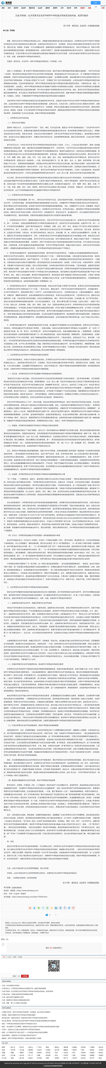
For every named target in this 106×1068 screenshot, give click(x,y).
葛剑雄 (83, 1055)
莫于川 (66, 1058)
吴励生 (30, 1058)
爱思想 (7, 3)
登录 (51, 948)
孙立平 (92, 1058)
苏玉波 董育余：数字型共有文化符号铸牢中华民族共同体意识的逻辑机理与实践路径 (29, 1021)
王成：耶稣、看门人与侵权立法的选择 (14, 1003)
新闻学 (48, 8)
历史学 (69, 8)
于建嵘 (92, 1047)
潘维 (47, 1058)
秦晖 (3, 1047)
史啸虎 (92, 1053)
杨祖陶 (30, 1050)
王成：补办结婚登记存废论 (10, 985)
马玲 (56, 1053)
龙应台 (30, 1047)
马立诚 (22, 1050)
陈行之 (13, 1047)
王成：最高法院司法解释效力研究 (13, 997)
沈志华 (39, 1050)
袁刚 (12, 1058)
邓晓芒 (22, 1053)
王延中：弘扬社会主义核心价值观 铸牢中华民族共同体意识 (21, 1029)
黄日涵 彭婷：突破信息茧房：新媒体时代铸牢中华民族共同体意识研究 (24, 1018)
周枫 (38, 1055)
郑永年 (22, 1047)
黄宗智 (83, 1047)
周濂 (3, 1053)
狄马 (73, 1053)
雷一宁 (30, 1055)
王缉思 (30, 1053)
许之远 (4, 1058)
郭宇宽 (13, 1050)
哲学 (75, 8)
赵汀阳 (57, 1050)
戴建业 (66, 1050)
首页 (3, 8)
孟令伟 (22, 1055)
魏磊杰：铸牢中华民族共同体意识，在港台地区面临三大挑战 (21, 1038)
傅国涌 (66, 1047)
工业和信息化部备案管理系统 (53, 1066)
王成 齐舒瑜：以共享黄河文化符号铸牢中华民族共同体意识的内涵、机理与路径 (27, 991)
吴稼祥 (101, 1055)
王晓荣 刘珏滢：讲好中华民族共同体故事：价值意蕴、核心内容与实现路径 (26, 1012)
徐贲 (3, 1050)
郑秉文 (57, 1058)
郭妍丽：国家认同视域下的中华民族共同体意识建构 (18, 1015)
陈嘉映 (74, 1047)
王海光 (101, 1050)
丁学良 (39, 1047)
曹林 (47, 1047)
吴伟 (56, 1055)
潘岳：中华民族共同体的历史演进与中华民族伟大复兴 (19, 1024)
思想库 (82, 8)
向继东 (48, 1050)
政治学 (23, 8)
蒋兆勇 (48, 1055)
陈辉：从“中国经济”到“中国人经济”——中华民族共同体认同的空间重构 (25, 1032)
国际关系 (32, 8)
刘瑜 (73, 1055)
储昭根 (92, 1055)
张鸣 (82, 1050)
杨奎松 (92, 1050)
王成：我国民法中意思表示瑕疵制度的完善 (16, 1000)
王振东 (66, 1053)
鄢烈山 (57, 1047)
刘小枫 (13, 1055)
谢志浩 (83, 1058)
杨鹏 (12, 1053)
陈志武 (101, 1047)
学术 (10, 893)
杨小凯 (22, 1058)
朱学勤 (39, 1058)
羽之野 (74, 1058)
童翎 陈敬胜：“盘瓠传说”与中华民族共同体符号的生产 (19, 1035)
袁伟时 (83, 1053)
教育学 (55, 8)
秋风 (3, 1055)
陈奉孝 (39, 1053)
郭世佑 (48, 1053)
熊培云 (101, 1053)
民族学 (23, 893)
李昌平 (74, 1050)
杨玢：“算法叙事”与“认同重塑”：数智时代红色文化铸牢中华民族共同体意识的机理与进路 (30, 1027)
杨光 (100, 1058)
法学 (9, 8)
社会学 (40, 8)
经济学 (16, 8)
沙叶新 (66, 1055)
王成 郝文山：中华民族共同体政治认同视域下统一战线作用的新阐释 (24, 988)
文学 (62, 8)
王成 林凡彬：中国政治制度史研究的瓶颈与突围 (17, 994)
